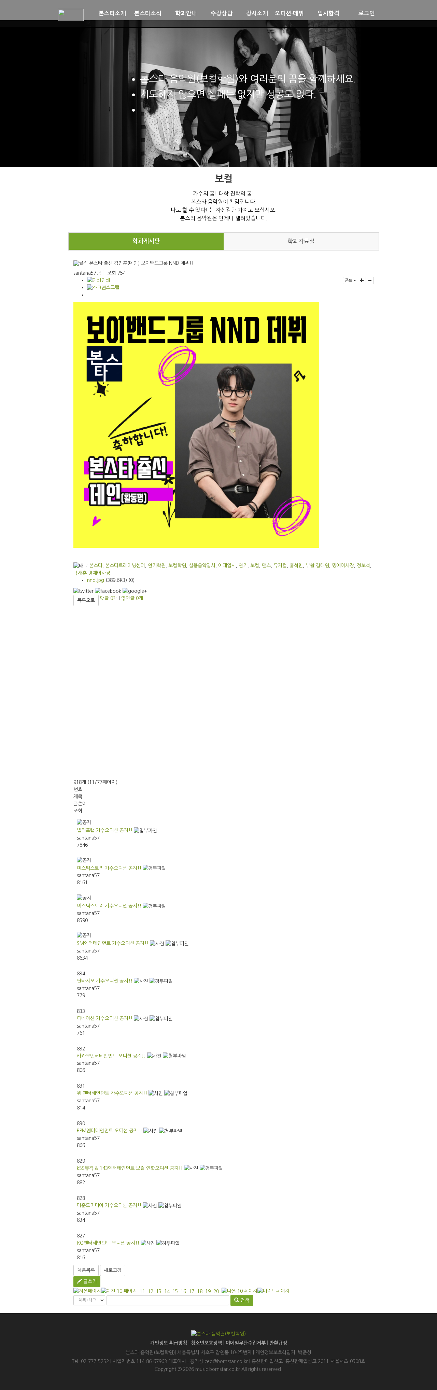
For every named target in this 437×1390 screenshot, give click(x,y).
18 (199, 1291)
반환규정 (278, 1343)
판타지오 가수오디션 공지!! (104, 980)
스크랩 (112, 287)
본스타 (95, 565)
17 (191, 1291)
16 (183, 1291)
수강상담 (221, 13)
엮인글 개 (132, 598)
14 (167, 1291)
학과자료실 (301, 241)
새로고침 (113, 1270)
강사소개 (257, 13)
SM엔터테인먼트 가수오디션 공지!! (113, 943)
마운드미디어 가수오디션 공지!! (109, 1205)
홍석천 (296, 565)
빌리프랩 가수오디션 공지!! (104, 830)
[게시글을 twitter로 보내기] (83, 591)
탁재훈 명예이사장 (91, 573)
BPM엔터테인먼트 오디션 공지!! (109, 1130)
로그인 (366, 13)
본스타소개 (112, 13)
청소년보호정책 (206, 1343)
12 (150, 1291)
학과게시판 (146, 241)
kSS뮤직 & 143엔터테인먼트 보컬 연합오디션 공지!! (130, 1168)
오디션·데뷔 (289, 13)
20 (216, 1291)
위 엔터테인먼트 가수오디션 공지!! (112, 1093)
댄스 (266, 565)
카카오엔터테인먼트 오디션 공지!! (111, 1056)
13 (158, 1291)
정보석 (363, 565)
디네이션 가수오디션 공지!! (104, 1018)
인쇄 (105, 280)
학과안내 (186, 13)
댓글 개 (108, 598)
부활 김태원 (317, 565)
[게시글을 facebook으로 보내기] (108, 591)
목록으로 (86, 600)
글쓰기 (89, 1281)
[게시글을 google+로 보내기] (135, 591)
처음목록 (86, 1270)
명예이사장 (343, 565)
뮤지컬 (280, 565)
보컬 (254, 565)
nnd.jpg (95, 580)
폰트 (349, 280)
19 (208, 1291)
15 (175, 1291)
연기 (243, 565)
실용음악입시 (202, 565)
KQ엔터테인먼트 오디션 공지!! (108, 1243)
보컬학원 (177, 565)
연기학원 (157, 565)
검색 (244, 1300)
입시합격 (328, 13)
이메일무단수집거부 (246, 1343)
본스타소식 (147, 13)
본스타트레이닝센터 (125, 565)
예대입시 (227, 565)
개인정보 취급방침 (168, 1343)
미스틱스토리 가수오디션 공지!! (109, 868)
